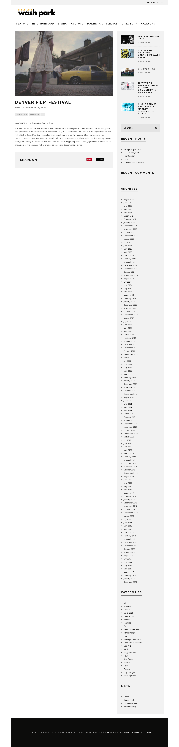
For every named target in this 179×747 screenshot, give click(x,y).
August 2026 (129, 199)
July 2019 (127, 479)
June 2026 (128, 206)
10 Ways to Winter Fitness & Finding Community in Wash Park (148, 88)
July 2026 (127, 202)
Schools (127, 662)
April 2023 (128, 331)
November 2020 (130, 427)
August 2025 (129, 239)
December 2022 (130, 344)
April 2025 (128, 252)
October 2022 (129, 351)
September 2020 (131, 433)
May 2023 (128, 328)
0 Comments (34, 114)
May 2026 (128, 209)
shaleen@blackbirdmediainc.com (127, 732)
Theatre (127, 669)
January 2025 (129, 262)
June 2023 (128, 324)
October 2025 (129, 232)
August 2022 (129, 357)
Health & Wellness (131, 629)
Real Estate (128, 659)
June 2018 (128, 522)
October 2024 (129, 272)
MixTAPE (127, 646)
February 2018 (130, 535)
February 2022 (130, 377)
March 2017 (129, 572)
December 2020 (130, 423)
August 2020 (129, 436)
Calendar (148, 24)
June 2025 (128, 245)
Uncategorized (130, 675)
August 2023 (129, 318)
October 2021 (129, 390)
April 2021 (128, 410)
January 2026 (129, 222)
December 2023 (130, 305)
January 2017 (129, 578)
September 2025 (131, 235)
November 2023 (130, 308)
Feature (22, 24)
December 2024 (130, 265)
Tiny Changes (129, 672)
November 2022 (130, 347)
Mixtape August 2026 (133, 149)
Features (127, 623)
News (126, 656)
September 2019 (131, 473)
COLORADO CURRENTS (134, 162)
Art (125, 603)
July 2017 (127, 559)
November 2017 (130, 545)
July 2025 (127, 242)
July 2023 (127, 321)
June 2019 (128, 483)
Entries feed (129, 700)
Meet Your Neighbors (133, 642)
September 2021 (131, 394)
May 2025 (128, 249)
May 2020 (128, 446)
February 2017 (130, 575)
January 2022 (129, 380)
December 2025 (130, 225)
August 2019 (129, 476)
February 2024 (130, 298)
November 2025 (130, 229)
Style (126, 665)
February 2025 (130, 258)
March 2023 (129, 334)
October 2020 (129, 430)
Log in (126, 696)
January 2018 (129, 539)
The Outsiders (129, 156)
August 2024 (129, 278)
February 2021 (130, 417)
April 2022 (128, 371)
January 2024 (129, 301)
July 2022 (127, 361)
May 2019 (128, 486)
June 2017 (128, 562)
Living (62, 24)
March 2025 (129, 255)
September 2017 (131, 552)
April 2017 (128, 568)
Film (26, 114)
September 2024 (131, 275)
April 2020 (128, 450)
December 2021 (130, 384)
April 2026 (128, 212)
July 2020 (127, 440)
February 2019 (130, 496)
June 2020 (128, 443)
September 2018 (131, 512)
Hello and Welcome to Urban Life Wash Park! (149, 54)
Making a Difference (102, 24)
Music (126, 649)
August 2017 (129, 555)
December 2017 (130, 542)
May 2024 (128, 288)
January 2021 (129, 420)
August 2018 (129, 516)
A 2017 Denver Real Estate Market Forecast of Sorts (147, 109)
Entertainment (130, 616)
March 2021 (129, 413)
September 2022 (131, 354)
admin (18, 108)
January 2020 (129, 460)
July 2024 (127, 282)
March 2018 (129, 532)
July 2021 (127, 400)
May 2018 (128, 526)
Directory (129, 24)
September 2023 (131, 314)
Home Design (129, 633)
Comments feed (130, 703)
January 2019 (129, 499)
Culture (77, 24)
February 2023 (130, 338)
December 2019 (130, 463)
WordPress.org (130, 706)
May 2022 (128, 367)
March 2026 (129, 216)
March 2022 (129, 374)
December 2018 (130, 502)
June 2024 (128, 285)
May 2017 (128, 565)
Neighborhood (43, 24)
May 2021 (128, 407)
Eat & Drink (128, 613)
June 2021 (128, 404)
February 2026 (130, 219)
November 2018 (130, 506)
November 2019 (130, 466)
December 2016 (130, 582)
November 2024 (130, 268)
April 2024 (128, 291)
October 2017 (129, 549)
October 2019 (129, 469)
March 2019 (129, 493)
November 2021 (130, 387)
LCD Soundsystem (131, 152)
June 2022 (128, 364)
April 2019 (128, 489)
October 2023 (129, 311)
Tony (126, 159)
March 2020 (129, 453)
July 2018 (127, 519)
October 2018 (129, 509)
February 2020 (130, 456)
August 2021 (129, 397)
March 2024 (129, 295)
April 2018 (128, 529)
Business (127, 606)
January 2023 (129, 341)
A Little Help (147, 69)
